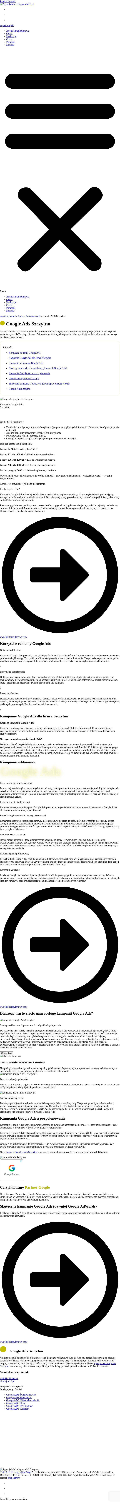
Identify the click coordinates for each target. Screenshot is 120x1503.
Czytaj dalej (6, 1053)
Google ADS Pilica (15, 1403)
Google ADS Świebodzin (19, 1397)
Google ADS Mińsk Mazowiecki (22, 1400)
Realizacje (11, 36)
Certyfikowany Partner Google (24, 378)
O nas (9, 39)
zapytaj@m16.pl (23, 1472)
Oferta (9, 33)
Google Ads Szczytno (19, 388)
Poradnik (10, 42)
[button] (60, 171)
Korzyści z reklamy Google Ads (24, 352)
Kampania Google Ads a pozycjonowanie (29, 373)
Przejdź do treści (8, 1)
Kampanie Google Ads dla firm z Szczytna (30, 358)
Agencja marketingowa (17, 30)
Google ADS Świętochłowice (21, 1394)
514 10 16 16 (6, 1472)
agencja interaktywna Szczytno (22, 1152)
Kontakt (10, 44)
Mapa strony (14, 1477)
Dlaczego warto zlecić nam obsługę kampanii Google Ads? (38, 368)
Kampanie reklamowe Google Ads (26, 363)
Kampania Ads (32, 316)
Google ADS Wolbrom (17, 1408)
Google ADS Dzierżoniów (19, 1406)
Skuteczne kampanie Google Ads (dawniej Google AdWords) (39, 383)
